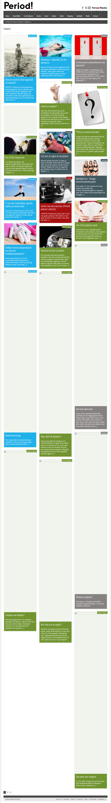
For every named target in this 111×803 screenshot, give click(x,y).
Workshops (101, 799)
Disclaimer (80, 799)
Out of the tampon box (14, 157)
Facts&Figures (28, 15)
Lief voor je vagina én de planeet (54, 156)
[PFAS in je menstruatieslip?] (91, 128)
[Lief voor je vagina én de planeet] (55, 152)
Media (88, 15)
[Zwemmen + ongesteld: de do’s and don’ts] (55, 55)
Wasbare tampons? (84, 597)
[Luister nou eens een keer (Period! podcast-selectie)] (55, 202)
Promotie (66, 799)
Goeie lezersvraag (13, 435)
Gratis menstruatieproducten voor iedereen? (90, 63)
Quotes (39, 15)
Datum (15, 22)
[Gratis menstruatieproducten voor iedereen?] (91, 58)
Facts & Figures (67, 82)
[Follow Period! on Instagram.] (89, 9)
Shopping (70, 15)
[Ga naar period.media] (99, 9)
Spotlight (79, 15)
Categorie (27, 22)
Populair (20, 22)
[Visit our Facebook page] (82, 9)
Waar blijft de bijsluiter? (51, 436)
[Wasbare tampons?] (91, 434)
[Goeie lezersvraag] (20, 272)
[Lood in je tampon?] (55, 102)
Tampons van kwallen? (14, 615)
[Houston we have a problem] (55, 246)
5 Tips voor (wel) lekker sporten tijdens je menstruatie (19, 204)
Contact (95, 15)
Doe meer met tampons (86, 776)
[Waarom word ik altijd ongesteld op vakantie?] (20, 75)
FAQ (86, 799)
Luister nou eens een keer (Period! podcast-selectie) (55, 207)
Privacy (73, 799)
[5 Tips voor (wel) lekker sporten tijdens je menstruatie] (20, 199)
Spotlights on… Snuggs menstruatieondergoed (86, 180)
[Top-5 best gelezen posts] (91, 221)
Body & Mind (32, 36)
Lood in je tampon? (49, 106)
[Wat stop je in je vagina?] (55, 461)
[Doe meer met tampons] (91, 614)
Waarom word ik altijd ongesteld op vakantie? (19, 81)
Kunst (46, 15)
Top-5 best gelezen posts (87, 225)
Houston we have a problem (52, 250)
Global (62, 15)
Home (7, 15)
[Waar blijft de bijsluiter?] (55, 273)
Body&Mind (16, 15)
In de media (92, 799)
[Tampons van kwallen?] (20, 452)
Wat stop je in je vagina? (51, 624)
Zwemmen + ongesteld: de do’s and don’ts (54, 61)
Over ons (58, 799)
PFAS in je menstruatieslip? (88, 132)
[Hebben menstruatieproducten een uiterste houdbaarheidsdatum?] (20, 243)
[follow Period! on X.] (86, 9)
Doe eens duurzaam (84, 409)
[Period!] (18, 8)
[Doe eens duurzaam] (91, 246)
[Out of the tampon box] (20, 153)
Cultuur (54, 15)
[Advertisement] (20, 119)
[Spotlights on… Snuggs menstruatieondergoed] (91, 174)
